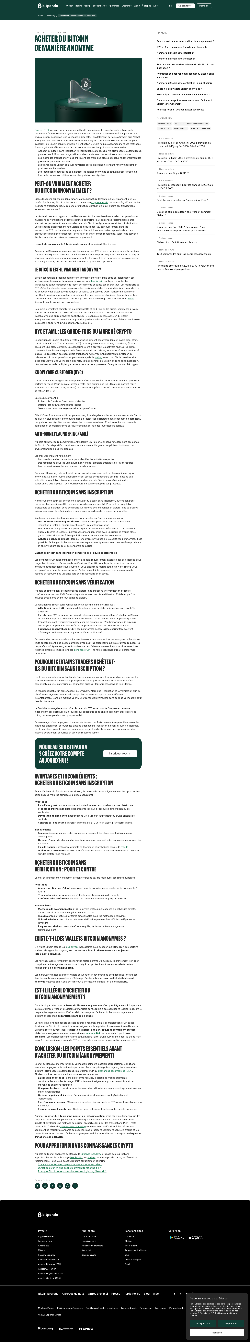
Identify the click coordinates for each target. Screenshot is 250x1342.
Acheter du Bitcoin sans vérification (176, 58)
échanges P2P (82, 649)
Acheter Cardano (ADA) (49, 1278)
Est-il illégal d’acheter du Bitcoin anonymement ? (183, 94)
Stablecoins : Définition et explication (177, 242)
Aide (156, 1293)
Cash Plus (129, 1236)
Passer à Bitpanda (46, 1255)
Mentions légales (46, 1308)
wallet (131, 298)
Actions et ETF (45, 1245)
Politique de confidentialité (70, 1308)
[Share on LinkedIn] (52, 1186)
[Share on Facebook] (37, 1186)
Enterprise (127, 5)
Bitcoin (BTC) (42, 130)
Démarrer (204, 5)
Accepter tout (203, 1323)
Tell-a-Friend (131, 1245)
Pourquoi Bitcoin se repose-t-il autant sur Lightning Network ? (72, 1171)
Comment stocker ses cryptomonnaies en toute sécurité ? (70, 1164)
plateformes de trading (73, 1126)
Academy (51, 15)
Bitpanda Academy (91, 1153)
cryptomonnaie (99, 202)
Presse (115, 1293)
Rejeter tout (231, 1323)
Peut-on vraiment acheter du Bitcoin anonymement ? (185, 41)
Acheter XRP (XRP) (47, 1269)
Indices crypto (45, 1241)
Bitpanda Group (48, 1293)
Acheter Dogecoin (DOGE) (51, 1273)
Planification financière (92, 1245)
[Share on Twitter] (60, 1186)
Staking (128, 1241)
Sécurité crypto (89, 1255)
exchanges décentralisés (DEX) (115, 1070)
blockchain (97, 281)
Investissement (89, 1241)
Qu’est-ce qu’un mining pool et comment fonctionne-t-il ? (69, 1167)
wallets (91, 1157)
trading (98, 357)
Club (127, 1255)
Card (127, 1264)
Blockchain (87, 1250)
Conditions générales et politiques (102, 1308)
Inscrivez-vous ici (120, 753)
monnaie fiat (93, 1033)
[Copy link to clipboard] (75, 1186)
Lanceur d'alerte (129, 1308)
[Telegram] (186, 1293)
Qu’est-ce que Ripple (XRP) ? (173, 173)
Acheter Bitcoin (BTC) (48, 1259)
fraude (124, 847)
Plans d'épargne (133, 1259)
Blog (147, 1293)
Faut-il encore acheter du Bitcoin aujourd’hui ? (182, 200)
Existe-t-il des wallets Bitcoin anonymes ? (179, 88)
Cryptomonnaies (46, 1236)
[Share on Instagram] (45, 1186)
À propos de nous (73, 1293)
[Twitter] (180, 1293)
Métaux (41, 1250)
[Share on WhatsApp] (67, 1186)
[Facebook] (174, 1293)
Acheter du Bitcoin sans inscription (175, 52)
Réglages (217, 1332)
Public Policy (132, 1293)
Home (40, 15)
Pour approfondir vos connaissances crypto (180, 109)
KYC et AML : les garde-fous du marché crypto (182, 47)
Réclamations (146, 1308)
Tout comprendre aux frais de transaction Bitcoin (184, 254)
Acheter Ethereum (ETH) (49, 1264)
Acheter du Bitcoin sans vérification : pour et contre (185, 83)
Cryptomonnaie (89, 1236)
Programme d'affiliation (136, 1250)
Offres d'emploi (98, 1293)
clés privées (72, 946)
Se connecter (185, 5)
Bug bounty (160, 1308)
